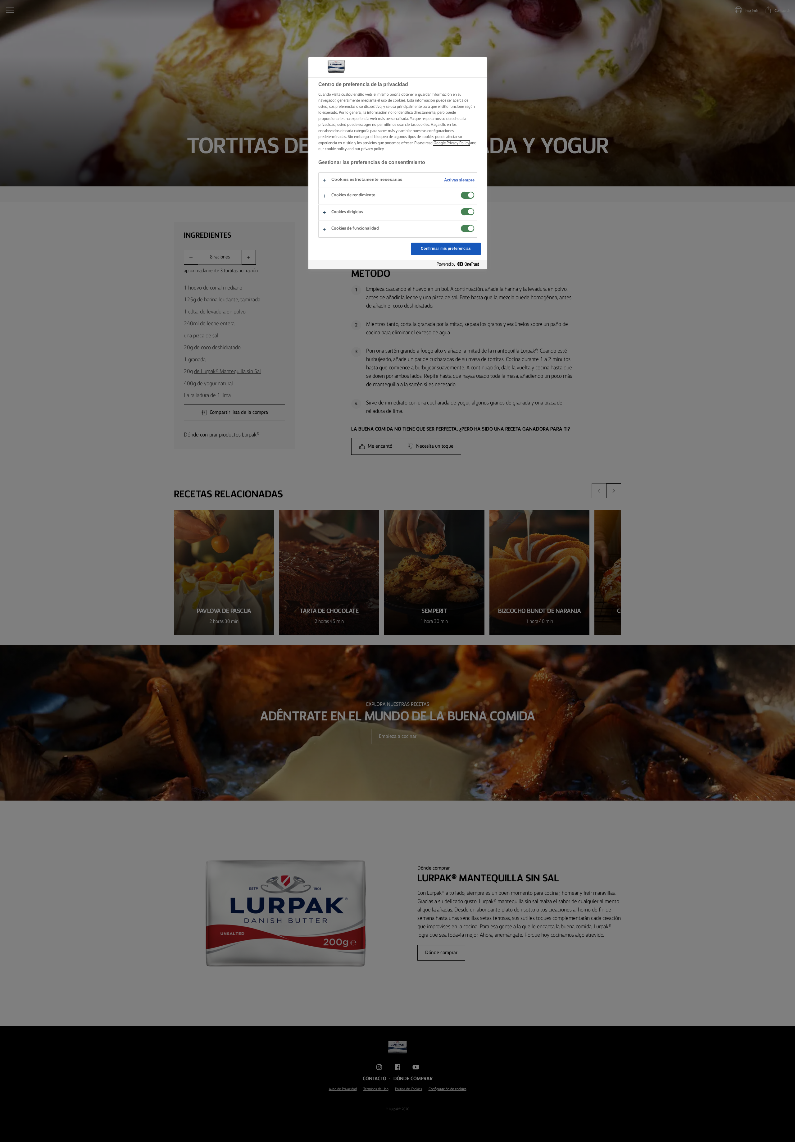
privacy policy (372, 149)
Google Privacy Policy (451, 143)
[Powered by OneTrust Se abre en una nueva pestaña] (460, 264)
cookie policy (336, 149)
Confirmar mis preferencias (446, 249)
